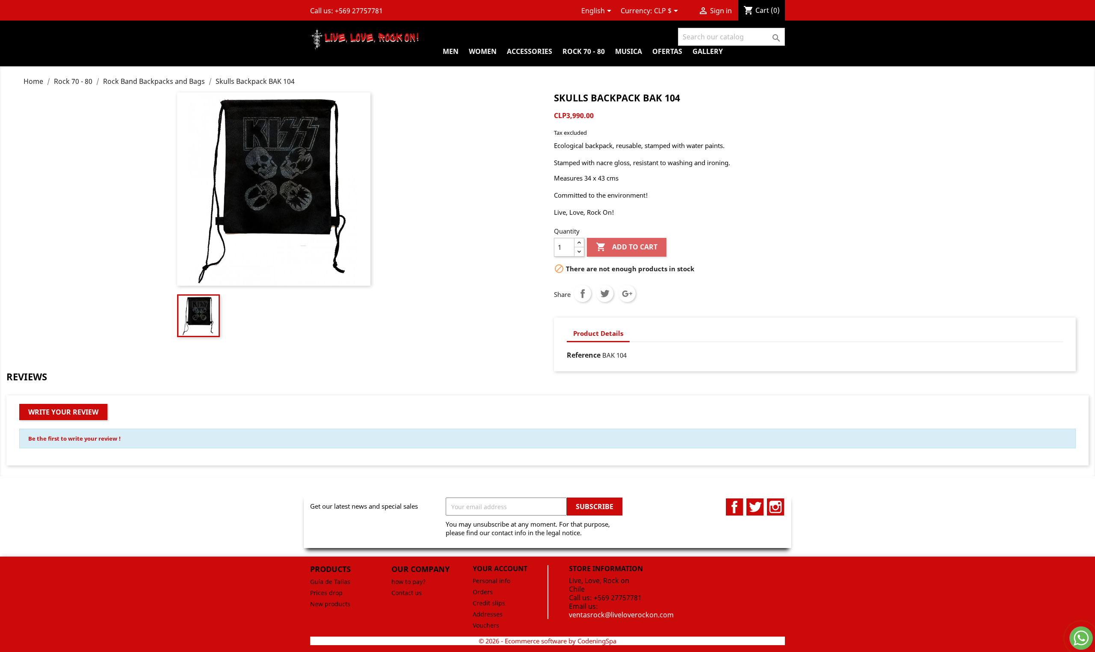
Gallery (708, 51)
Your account (500, 568)
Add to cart (626, 247)
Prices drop (326, 593)
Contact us (406, 593)
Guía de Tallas (330, 582)
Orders (483, 592)
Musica (628, 51)
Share (582, 293)
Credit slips (489, 603)
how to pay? (408, 582)
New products (330, 604)
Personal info (491, 581)
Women (483, 51)
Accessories (529, 51)
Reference (584, 355)
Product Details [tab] (598, 333)
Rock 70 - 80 (583, 51)
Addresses (488, 614)
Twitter (755, 507)
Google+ (627, 293)
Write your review (63, 412)
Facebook (734, 507)
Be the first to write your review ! (74, 438)
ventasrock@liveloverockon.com (621, 614)
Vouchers (486, 625)
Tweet (604, 293)
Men (451, 51)
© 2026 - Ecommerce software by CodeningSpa (547, 641)
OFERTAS (667, 51)
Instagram (775, 507)
